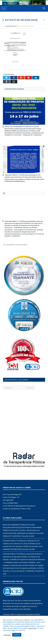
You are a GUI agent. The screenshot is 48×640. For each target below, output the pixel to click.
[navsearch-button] (44, 8)
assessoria (19, 603)
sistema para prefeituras (31, 600)
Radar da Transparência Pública (28, 614)
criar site (17, 600)
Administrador (11, 26)
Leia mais (32, 628)
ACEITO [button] (17, 635)
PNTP (13, 614)
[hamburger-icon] (3, 8)
